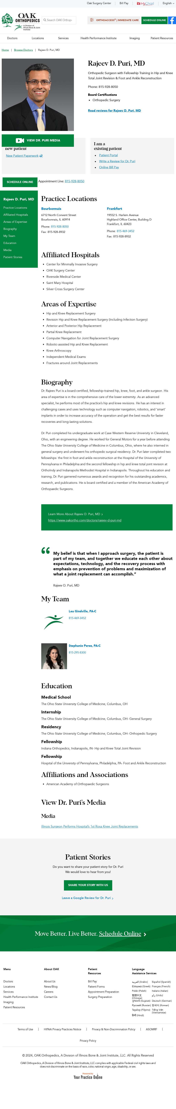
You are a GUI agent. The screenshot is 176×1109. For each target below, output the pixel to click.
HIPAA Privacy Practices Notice (62, 1029)
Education (9, 243)
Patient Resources (14, 1007)
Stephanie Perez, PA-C (85, 645)
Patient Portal (108, 155)
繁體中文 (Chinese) (137, 996)
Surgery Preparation (100, 997)
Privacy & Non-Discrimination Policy (113, 1029)
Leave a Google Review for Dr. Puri (86, 898)
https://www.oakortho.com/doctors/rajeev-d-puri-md (84, 520)
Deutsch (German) (162, 1001)
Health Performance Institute (20, 997)
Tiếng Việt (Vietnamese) (159, 1011)
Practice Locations (15, 207)
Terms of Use (25, 1029)
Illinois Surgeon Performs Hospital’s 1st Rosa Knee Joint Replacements (89, 826)
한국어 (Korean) (160, 1005)
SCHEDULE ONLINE (154, 20)
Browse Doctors (23, 50)
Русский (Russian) (141, 1005)
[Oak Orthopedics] (21, 21)
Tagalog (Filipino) (141, 1010)
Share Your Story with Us (88, 885)
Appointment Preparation (103, 992)
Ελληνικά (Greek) (141, 986)
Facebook (172, 20)
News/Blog (51, 986)
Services (8, 992)
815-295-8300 (77, 652)
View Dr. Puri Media (43, 140)
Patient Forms (96, 986)
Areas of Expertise (15, 222)
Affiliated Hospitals (15, 214)
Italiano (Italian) (160, 991)
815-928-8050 (108, 87)
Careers (48, 992)
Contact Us (50, 997)
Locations (9, 986)
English (167, 3)
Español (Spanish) (161, 982)
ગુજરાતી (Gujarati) (141, 1001)
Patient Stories (12, 257)
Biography (10, 229)
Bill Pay (124, 3)
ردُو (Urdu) (157, 995)
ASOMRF (151, 1029)
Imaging (8, 1002)
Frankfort (114, 209)
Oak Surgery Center (99, 3)
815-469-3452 (125, 231)
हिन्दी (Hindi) (138, 1015)
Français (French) (161, 986)
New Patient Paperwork (22, 155)
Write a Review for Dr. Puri (117, 161)
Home (5, 50)
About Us (49, 981)
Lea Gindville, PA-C (82, 611)
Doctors (8, 981)
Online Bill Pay (109, 167)
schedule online (120, 933)
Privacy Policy (88, 1041)
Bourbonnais (51, 209)
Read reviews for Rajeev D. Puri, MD (114, 110)
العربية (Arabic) (140, 982)
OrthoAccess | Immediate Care (117, 20)
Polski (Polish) (139, 991)
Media (7, 250)
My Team (9, 236)
